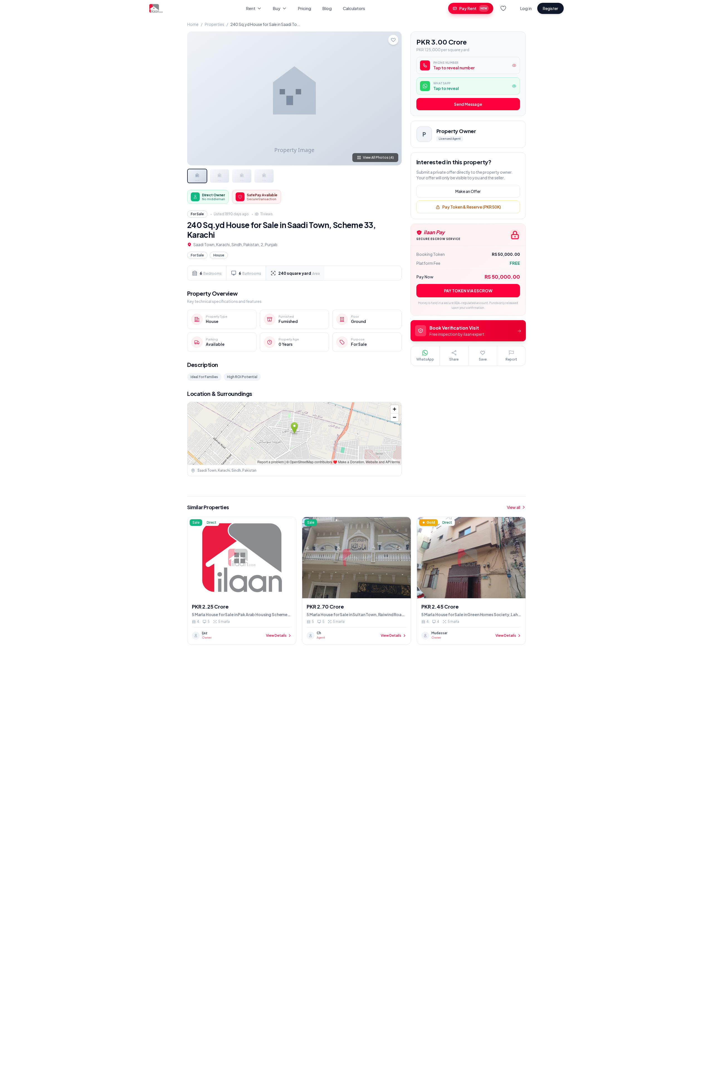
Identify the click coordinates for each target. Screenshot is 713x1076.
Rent (250, 8)
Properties (214, 24)
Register (550, 8)
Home (193, 24)
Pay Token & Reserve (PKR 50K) (471, 207)
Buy (276, 8)
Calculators (354, 8)
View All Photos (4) (378, 157)
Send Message (468, 104)
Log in (526, 8)
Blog (327, 8)
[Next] (392, 98)
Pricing (304, 8)
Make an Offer (468, 191)
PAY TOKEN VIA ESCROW (468, 290)
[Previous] (196, 98)
